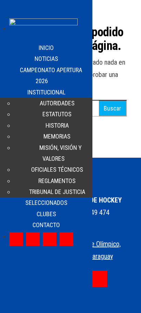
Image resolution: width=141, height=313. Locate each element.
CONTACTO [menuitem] (46, 225)
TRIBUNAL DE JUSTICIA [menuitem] (57, 191)
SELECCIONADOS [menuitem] (46, 202)
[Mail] (99, 279)
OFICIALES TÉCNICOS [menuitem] (57, 169)
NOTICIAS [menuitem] (46, 58)
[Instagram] (33, 239)
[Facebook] (16, 239)
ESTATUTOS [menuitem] (57, 114)
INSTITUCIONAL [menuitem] (46, 92)
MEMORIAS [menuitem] (56, 136)
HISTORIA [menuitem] (57, 125)
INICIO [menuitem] (46, 47)
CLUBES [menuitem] (46, 214)
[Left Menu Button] (7, 10)
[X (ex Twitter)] (49, 239)
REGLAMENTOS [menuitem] (57, 180)
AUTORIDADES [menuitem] (57, 103)
